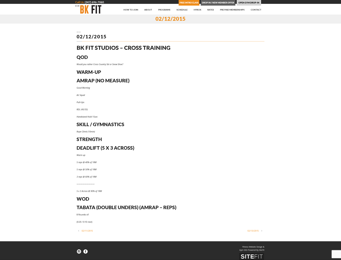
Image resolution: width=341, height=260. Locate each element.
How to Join (130, 9)
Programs (164, 9)
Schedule (182, 9)
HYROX (197, 9)
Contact (256, 9)
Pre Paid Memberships (232, 9)
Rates (210, 9)
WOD (79, 32)
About (148, 9)
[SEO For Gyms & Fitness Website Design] (251, 256)
